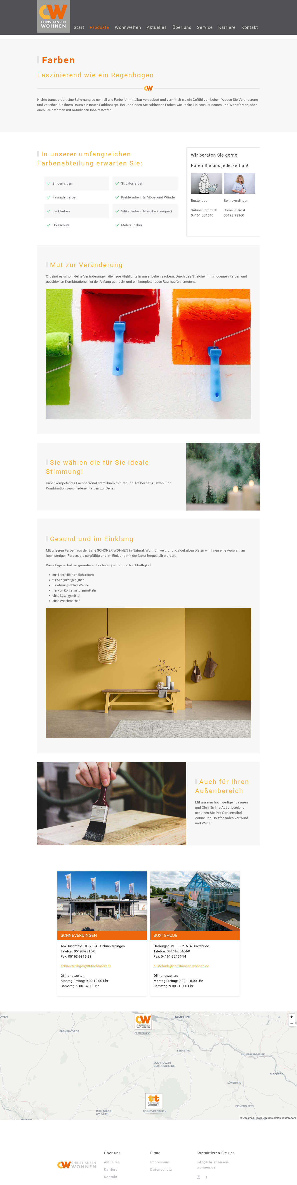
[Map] (148, 1065)
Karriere (110, 1169)
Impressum (159, 1162)
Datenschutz (161, 1169)
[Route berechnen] (143, 1026)
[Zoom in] (292, 1017)
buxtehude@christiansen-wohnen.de (181, 966)
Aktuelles (112, 1162)
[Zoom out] (292, 1023)
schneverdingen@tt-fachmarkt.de (86, 966)
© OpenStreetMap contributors (278, 1117)
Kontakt (110, 1177)
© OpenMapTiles (250, 1117)
